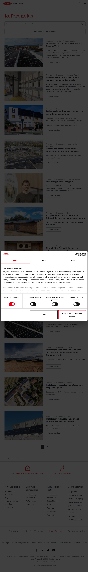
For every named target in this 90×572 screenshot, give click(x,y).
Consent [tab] (15, 260)
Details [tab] (44, 260)
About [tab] (73, 260)
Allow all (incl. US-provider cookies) (72, 314)
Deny (44, 315)
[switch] (33, 304)
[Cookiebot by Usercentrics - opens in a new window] (76, 254)
